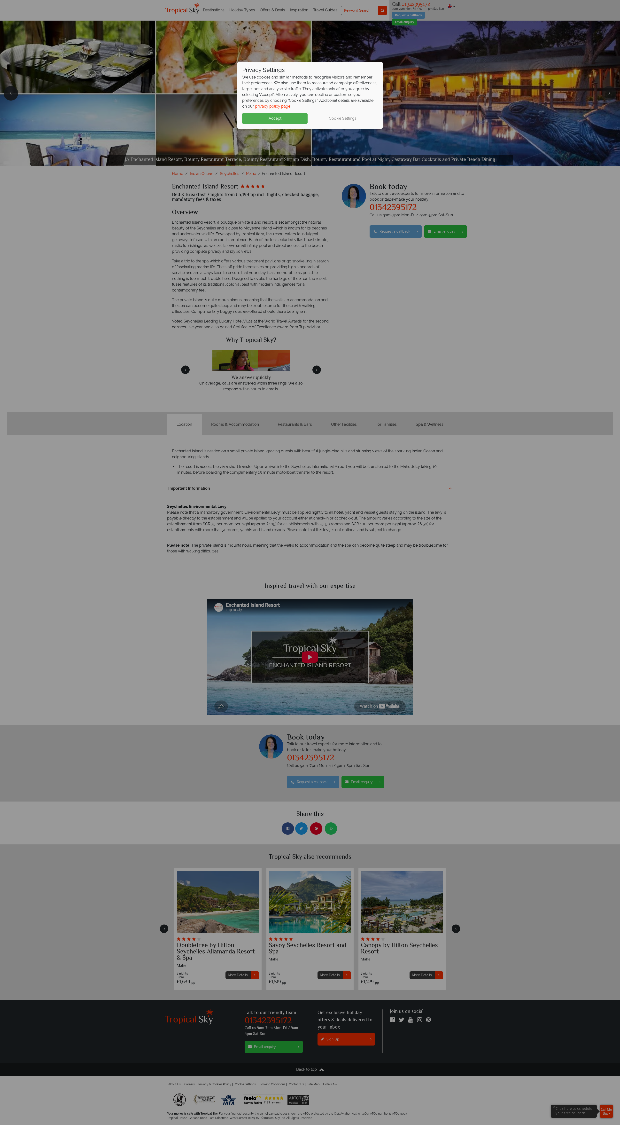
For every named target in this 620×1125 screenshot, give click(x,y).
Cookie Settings (342, 118)
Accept (275, 118)
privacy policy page (272, 106)
